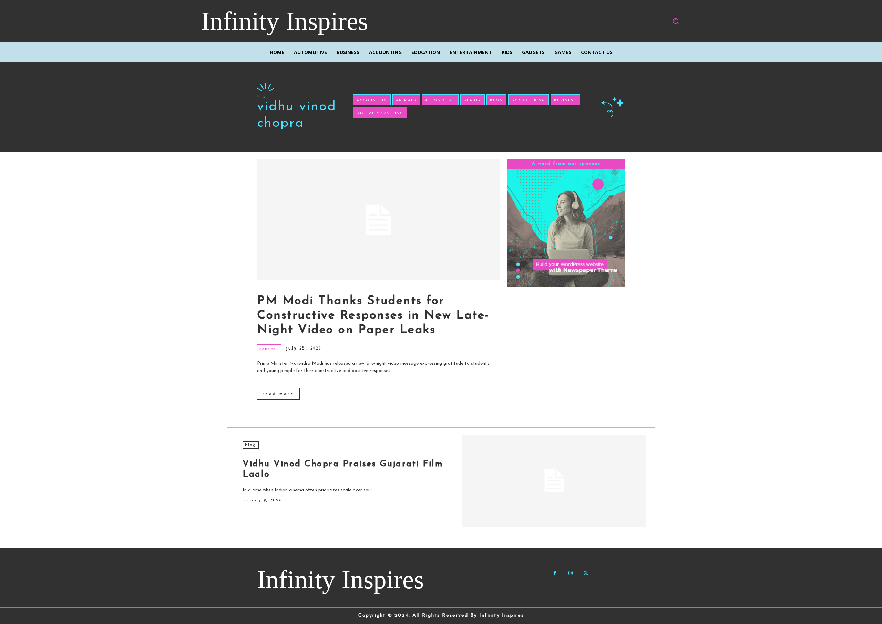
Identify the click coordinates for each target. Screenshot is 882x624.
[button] (675, 21)
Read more (278, 394)
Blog (250, 445)
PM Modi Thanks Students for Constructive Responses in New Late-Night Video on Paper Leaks (373, 315)
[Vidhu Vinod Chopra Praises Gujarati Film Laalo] (554, 481)
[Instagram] (570, 573)
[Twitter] (586, 573)
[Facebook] (555, 573)
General (269, 348)
